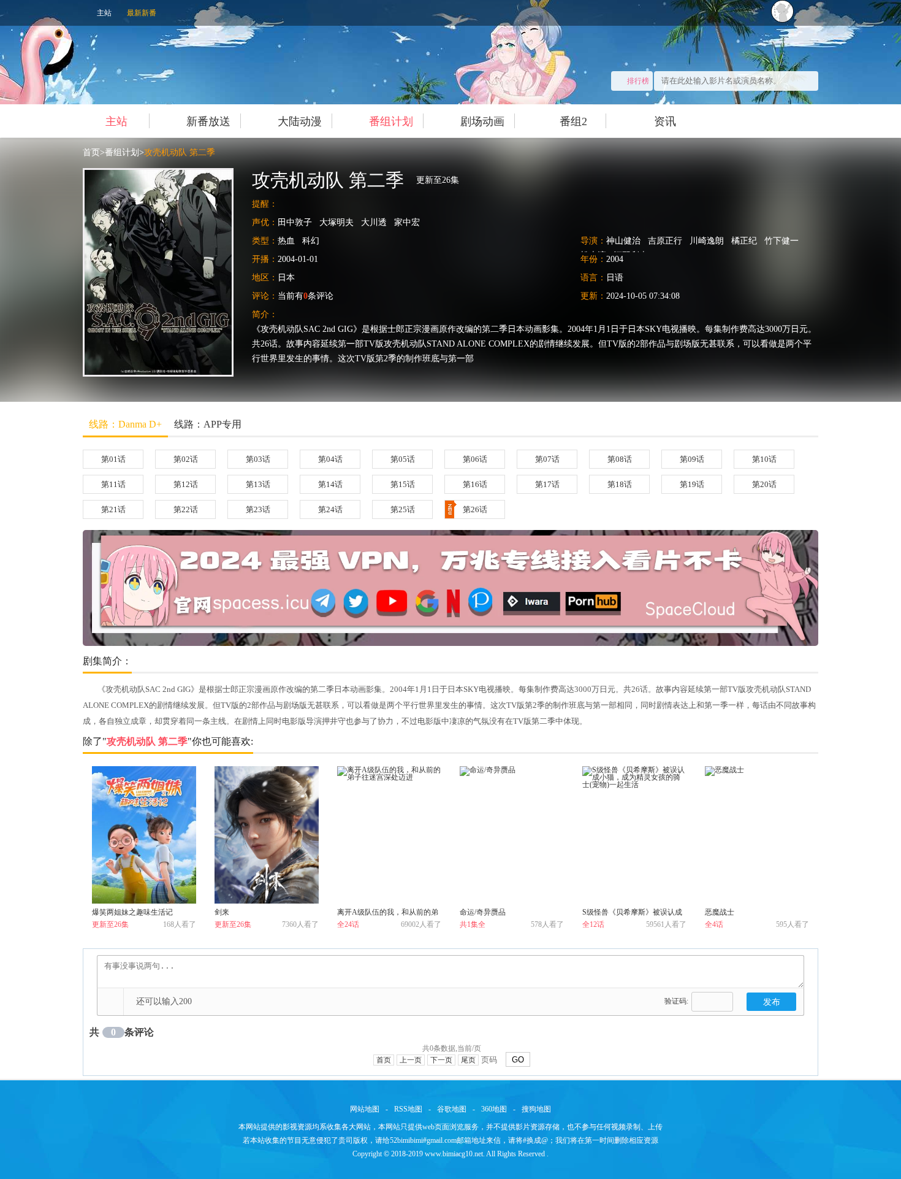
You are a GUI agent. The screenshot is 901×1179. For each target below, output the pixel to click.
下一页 (441, 1060)
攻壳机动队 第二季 (179, 152)
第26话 (475, 509)
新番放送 (208, 121)
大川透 (374, 222)
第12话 (185, 484)
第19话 (692, 484)
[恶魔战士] (757, 835)
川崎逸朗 (707, 240)
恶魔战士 (719, 912)
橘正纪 (744, 240)
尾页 (468, 1060)
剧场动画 (482, 121)
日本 (286, 277)
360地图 (494, 1109)
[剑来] (267, 835)
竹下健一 (781, 240)
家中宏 (407, 222)
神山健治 (623, 240)
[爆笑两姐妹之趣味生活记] (144, 835)
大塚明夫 (336, 222)
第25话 (402, 509)
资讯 (665, 121)
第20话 (764, 484)
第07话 (547, 459)
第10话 (764, 459)
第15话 (402, 484)
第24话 (330, 509)
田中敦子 (295, 222)
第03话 (258, 459)
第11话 (113, 484)
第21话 (113, 509)
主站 (104, 13)
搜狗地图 (536, 1109)
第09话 (692, 459)
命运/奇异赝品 (483, 912)
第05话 (402, 459)
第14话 (330, 484)
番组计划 (391, 121)
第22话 (185, 509)
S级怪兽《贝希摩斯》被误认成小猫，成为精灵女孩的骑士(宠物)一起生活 (632, 914)
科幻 (310, 240)
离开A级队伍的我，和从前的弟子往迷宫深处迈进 (387, 914)
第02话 (185, 459)
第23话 (258, 509)
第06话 (475, 459)
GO (518, 1059)
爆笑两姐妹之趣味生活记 (132, 912)
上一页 (411, 1060)
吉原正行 (665, 240)
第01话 (113, 459)
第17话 (547, 484)
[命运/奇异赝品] (512, 835)
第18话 (619, 484)
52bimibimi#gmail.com (423, 1140)
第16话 (475, 484)
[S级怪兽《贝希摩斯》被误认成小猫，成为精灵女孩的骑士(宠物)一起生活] (634, 835)
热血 (286, 240)
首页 (91, 152)
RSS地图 (408, 1109)
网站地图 (364, 1109)
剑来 (222, 912)
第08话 (619, 459)
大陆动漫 (300, 121)
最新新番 (141, 13)
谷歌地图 (451, 1109)
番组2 (573, 121)
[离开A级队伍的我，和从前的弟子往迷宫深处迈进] (389, 835)
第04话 (330, 459)
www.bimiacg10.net (454, 1154)
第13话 (258, 484)
